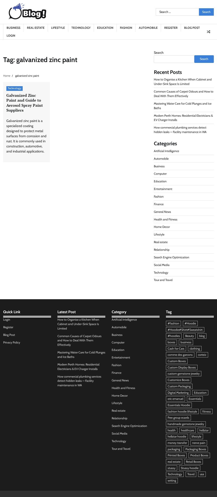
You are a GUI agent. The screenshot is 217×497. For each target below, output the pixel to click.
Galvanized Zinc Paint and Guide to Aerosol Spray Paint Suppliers (24, 103)
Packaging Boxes (195, 449)
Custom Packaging (179, 386)
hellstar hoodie (177, 436)
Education (105, 27)
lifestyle (196, 436)
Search (159, 53)
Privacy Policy (11, 342)
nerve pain (198, 442)
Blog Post (192, 27)
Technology (80, 27)
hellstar (204, 430)
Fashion (126, 27)
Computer (160, 173)
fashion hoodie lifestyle (182, 411)
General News (162, 211)
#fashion (173, 323)
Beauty (189, 336)
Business (13, 27)
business (186, 342)
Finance (159, 204)
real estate (174, 461)
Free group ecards (178, 417)
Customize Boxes (178, 380)
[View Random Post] (208, 32)
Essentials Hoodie (179, 405)
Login (11, 35)
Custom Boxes (177, 361)
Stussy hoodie (190, 468)
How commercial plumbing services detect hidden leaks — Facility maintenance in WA (79, 381)
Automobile (148, 27)
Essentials (195, 398)
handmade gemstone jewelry (186, 424)
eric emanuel (175, 398)
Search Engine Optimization (171, 257)
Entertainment (163, 189)
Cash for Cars (176, 348)
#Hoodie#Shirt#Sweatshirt (185, 329)
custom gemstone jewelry (184, 373)
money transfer (177, 442)
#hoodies (174, 336)
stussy (171, 468)
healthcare (187, 430)
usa (202, 474)
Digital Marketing (178, 392)
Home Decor (162, 226)
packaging (174, 449)
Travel (191, 474)
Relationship (162, 249)
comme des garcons (180, 354)
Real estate (36, 27)
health (172, 430)
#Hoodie (190, 323)
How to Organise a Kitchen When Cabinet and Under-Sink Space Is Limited (78, 324)
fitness (206, 411)
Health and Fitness (165, 219)
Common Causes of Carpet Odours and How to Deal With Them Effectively (79, 340)
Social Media (162, 265)
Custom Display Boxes (182, 367)
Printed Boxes (176, 455)
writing (172, 480)
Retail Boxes (193, 461)
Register (171, 27)
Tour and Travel (163, 280)
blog (202, 336)
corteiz (202, 354)
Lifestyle (58, 27)
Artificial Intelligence (166, 151)
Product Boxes (199, 455)
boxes (171, 342)
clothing (195, 348)
